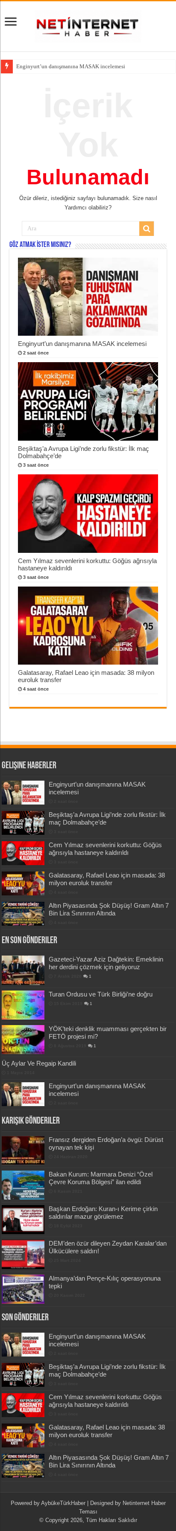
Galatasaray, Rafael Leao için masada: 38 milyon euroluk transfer (107, 879)
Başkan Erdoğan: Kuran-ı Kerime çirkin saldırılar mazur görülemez (103, 1212)
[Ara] (146, 228)
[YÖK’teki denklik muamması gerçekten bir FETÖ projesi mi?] (23, 1039)
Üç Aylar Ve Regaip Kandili (39, 1063)
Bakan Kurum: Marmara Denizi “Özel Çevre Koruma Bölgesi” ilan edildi (101, 1178)
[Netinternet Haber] (88, 25)
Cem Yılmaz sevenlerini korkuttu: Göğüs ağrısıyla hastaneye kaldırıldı (105, 848)
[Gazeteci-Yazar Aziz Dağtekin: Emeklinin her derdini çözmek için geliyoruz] (23, 970)
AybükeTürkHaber (63, 1503)
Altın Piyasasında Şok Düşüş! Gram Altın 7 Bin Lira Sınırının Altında (109, 909)
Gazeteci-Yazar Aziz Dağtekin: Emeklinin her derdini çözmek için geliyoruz (106, 963)
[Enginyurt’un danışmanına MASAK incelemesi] (23, 1094)
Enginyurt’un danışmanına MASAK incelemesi (82, 343)
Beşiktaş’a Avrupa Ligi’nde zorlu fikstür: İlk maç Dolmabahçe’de (91, 66)
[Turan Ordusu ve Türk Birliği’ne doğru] (23, 1005)
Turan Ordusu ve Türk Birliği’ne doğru (101, 994)
